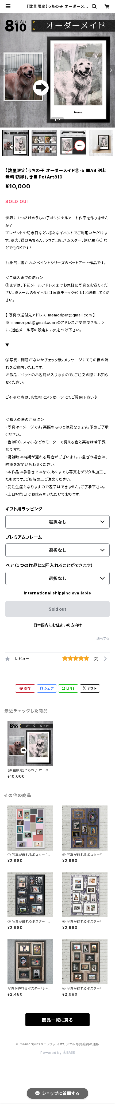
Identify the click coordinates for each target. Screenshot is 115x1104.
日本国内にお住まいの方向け (57, 625)
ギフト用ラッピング (24, 508)
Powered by (51, 1053)
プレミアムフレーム (23, 537)
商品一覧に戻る (57, 1020)
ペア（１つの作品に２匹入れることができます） (49, 565)
